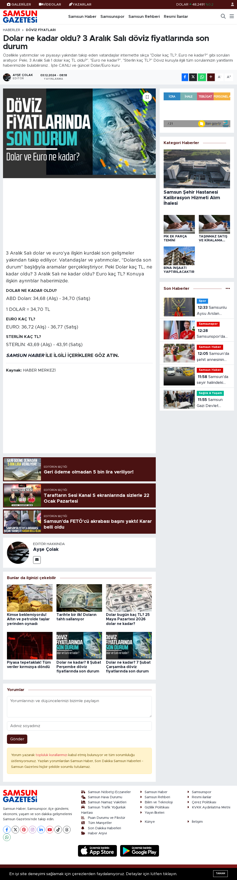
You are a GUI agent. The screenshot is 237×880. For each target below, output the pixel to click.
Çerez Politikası (204, 802)
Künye (150, 821)
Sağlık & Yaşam (210, 393)
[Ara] (223, 17)
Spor (202, 301)
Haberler (11, 30)
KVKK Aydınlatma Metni (211, 807)
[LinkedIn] (41, 829)
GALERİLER (21, 4)
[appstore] (98, 851)
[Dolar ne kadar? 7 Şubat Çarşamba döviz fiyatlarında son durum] (129, 645)
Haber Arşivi (97, 833)
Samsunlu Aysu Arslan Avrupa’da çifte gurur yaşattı (211, 311)
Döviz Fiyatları (41, 30)
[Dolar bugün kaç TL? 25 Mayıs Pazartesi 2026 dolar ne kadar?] (129, 598)
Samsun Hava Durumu (105, 797)
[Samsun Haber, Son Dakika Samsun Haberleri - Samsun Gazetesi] (20, 16)
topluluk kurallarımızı (52, 755)
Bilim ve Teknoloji (159, 802)
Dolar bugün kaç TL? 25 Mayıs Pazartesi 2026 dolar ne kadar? (128, 619)
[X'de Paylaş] (193, 77)
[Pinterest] (24, 829)
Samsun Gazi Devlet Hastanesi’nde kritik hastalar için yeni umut (213, 403)
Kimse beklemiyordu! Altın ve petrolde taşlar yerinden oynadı (28, 619)
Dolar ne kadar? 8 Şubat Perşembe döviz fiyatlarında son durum (78, 667)
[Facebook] (7, 829)
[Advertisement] (79, 213)
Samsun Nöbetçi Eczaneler (109, 792)
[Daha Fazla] (211, 77)
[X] (15, 829)
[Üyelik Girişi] (230, 4)
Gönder (17, 739)
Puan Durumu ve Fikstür (106, 818)
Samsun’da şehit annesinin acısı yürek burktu (213, 357)
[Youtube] (49, 829)
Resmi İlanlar (176, 17)
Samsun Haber (82, 17)
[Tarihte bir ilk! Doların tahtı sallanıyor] (79, 598)
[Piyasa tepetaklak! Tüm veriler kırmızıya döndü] (30, 645)
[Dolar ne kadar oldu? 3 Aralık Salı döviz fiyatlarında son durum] (79, 133)
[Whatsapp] (7, 837)
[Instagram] (32, 829)
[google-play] (139, 851)
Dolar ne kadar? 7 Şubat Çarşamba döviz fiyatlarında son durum (128, 667)
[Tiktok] (58, 829)
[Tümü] (228, 289)
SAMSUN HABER (25, 355)
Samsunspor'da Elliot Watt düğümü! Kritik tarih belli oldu (211, 334)
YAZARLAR (81, 4)
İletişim (197, 821)
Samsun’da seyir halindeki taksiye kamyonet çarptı (212, 380)
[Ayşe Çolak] (18, 552)
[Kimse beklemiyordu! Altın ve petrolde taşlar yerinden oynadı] (30, 598)
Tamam (220, 873)
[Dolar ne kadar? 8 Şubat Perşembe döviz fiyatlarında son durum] (79, 645)
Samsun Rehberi (144, 17)
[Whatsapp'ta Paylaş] (202, 77)
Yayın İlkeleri (154, 812)
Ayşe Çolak (46, 549)
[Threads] (67, 829)
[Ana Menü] (232, 17)
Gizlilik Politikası (157, 807)
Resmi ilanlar (201, 797)
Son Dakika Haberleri (104, 828)
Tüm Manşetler (100, 823)
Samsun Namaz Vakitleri (107, 802)
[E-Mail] (37, 560)
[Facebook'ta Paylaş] (185, 77)
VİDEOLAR (52, 4)
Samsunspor (112, 17)
